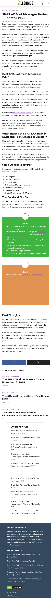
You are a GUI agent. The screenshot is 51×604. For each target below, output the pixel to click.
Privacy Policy (12, 592)
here (22, 128)
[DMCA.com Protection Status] (14, 587)
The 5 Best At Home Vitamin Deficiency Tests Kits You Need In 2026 (25, 414)
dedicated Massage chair (32, 274)
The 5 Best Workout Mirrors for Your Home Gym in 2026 (23, 381)
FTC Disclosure (13, 596)
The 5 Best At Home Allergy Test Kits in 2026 (25, 397)
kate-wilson (28, 21)
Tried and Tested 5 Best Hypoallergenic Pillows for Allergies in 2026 (25, 456)
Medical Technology (10, 11)
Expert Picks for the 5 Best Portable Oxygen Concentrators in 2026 (25, 464)
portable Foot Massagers (22, 112)
